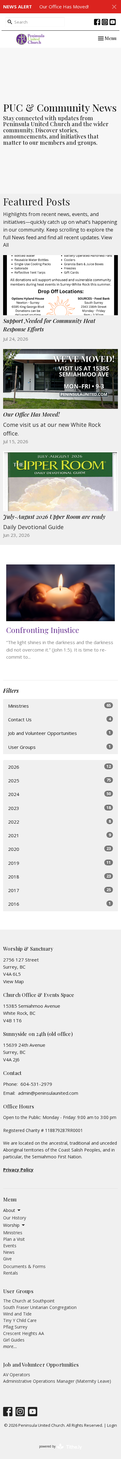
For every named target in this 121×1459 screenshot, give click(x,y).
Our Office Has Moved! (64, 6)
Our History (14, 1218)
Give (7, 1259)
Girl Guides (14, 1340)
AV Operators (16, 1374)
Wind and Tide (17, 1314)
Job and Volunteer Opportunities (59, 733)
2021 (59, 835)
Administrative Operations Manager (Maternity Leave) (57, 1381)
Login (112, 1425)
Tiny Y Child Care (20, 1320)
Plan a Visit (14, 1239)
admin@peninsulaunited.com (48, 1093)
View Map (13, 981)
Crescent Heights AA (23, 1333)
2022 (59, 821)
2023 (59, 808)
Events (9, 1246)
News (9, 1252)
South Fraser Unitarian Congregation (40, 1307)
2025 (59, 780)
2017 (59, 890)
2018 (59, 876)
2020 (59, 849)
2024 (59, 794)
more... (10, 1346)
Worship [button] (11, 1225)
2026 (59, 766)
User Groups (59, 747)
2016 (59, 903)
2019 (59, 863)
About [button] (9, 1210)
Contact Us (59, 719)
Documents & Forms (24, 1266)
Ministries (59, 705)
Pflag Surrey (15, 1327)
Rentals (10, 1273)
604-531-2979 (36, 1084)
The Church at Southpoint (29, 1301)
